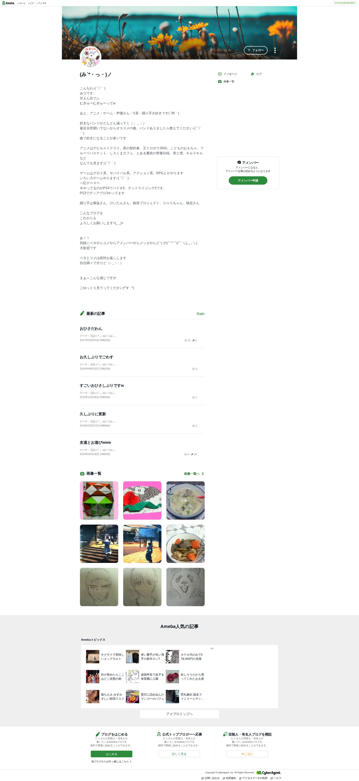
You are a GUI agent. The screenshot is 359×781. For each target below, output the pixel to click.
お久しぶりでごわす (96, 357)
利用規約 (231, 778)
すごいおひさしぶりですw (102, 385)
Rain (204, 314)
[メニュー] (275, 50)
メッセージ (230, 73)
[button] (256, 50)
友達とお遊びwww (95, 442)
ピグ (259, 73)
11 (189, 340)
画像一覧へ (192, 473)
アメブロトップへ (179, 714)
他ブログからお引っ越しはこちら (110, 761)
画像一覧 (229, 81)
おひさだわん (91, 328)
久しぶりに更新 (93, 414)
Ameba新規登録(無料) (345, 2)
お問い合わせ (212, 778)
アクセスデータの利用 (254, 778)
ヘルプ (277, 778)
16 (195, 454)
